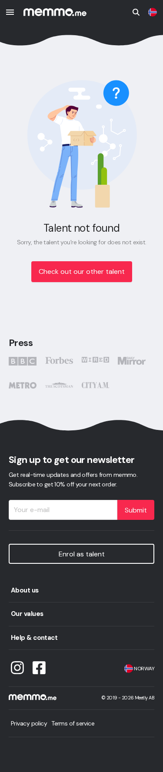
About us (25, 590)
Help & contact (34, 637)
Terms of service (72, 723)
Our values (27, 613)
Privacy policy (29, 723)
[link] (152, 12)
